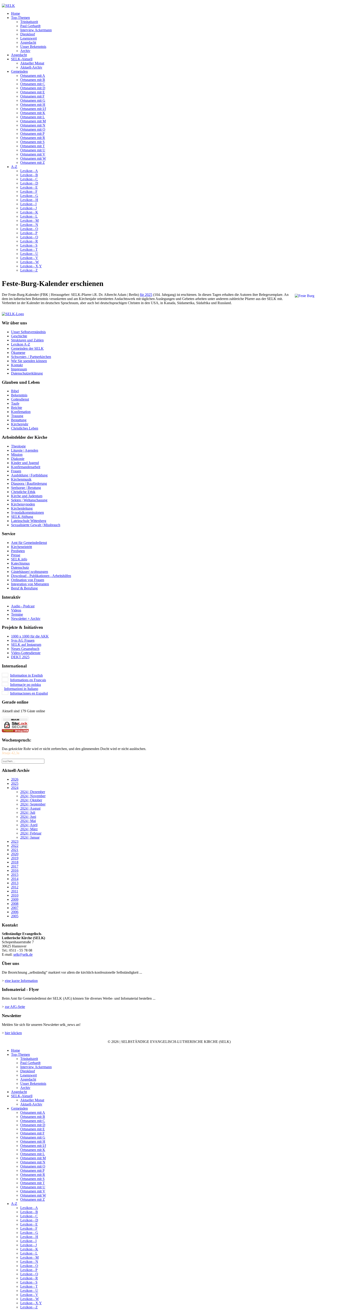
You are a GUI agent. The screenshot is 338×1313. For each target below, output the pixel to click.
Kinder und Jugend (25, 463)
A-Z (14, 167)
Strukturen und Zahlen (27, 340)
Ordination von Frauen (27, 580)
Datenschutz (20, 567)
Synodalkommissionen (27, 512)
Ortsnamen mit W (33, 158)
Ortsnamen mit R (32, 138)
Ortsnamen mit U (32, 150)
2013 (14, 883)
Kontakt (17, 365)
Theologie (18, 446)
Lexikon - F (28, 191)
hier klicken (13, 1033)
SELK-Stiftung (22, 517)
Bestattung (18, 420)
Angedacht (28, 42)
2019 (14, 858)
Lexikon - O (29, 229)
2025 (14, 783)
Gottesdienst (20, 399)
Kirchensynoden (23, 504)
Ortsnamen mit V (32, 154)
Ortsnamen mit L (32, 117)
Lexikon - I (28, 204)
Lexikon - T (29, 249)
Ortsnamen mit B (32, 80)
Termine (17, 614)
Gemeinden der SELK (27, 348)
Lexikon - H (29, 200)
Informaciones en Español (29, 693)
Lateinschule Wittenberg (28, 521)
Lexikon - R (29, 241)
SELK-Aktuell (21, 59)
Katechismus (20, 563)
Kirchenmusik (21, 479)
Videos (16, 610)
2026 (14, 779)
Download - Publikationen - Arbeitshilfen (41, 576)
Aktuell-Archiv (31, 67)
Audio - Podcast (22, 606)
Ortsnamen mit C (32, 84)
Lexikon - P (28, 233)
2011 (14, 891)
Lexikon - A (29, 171)
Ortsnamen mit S (32, 142)
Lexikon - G (29, 196)
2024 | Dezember (32, 792)
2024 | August (30, 808)
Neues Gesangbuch (25, 649)
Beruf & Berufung (24, 588)
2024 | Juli (27, 812)
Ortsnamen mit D (32, 88)
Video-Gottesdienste (25, 653)
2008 (14, 904)
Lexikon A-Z (20, 344)
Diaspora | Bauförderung (29, 483)
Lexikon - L (29, 216)
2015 (14, 875)
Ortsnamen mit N (32, 125)
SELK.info (19, 559)
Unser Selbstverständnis (28, 332)
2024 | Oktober (31, 800)
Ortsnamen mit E (32, 92)
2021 (14, 850)
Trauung (17, 416)
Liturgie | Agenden (24, 450)
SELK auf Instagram (26, 644)
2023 (14, 841)
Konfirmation (21, 412)
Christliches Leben (24, 428)
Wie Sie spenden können (29, 361)
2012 (14, 887)
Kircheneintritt (21, 547)
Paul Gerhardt (30, 26)
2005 (14, 916)
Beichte (16, 408)
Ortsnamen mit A (32, 76)
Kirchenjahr (19, 424)
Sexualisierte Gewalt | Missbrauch (35, 525)
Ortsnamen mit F (32, 96)
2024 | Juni (28, 817)
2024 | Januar (30, 837)
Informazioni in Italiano (21, 689)
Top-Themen (20, 18)
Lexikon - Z (29, 270)
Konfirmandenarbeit (25, 467)
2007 (14, 908)
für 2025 (146, 295)
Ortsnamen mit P (32, 134)
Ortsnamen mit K (32, 113)
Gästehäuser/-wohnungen (29, 572)
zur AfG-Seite (15, 1007)
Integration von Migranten (30, 584)
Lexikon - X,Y (31, 266)
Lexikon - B (29, 175)
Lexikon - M (29, 220)
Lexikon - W (29, 262)
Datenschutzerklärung (27, 373)
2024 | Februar (30, 833)
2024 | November (33, 796)
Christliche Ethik (23, 492)
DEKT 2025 (20, 657)
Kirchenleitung (22, 508)
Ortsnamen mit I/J (33, 109)
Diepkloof (27, 34)
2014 (14, 879)
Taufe (15, 403)
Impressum (19, 369)
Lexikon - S (28, 245)
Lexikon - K (29, 212)
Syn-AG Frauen (22, 640)
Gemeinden (19, 71)
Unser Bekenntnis (33, 47)
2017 (14, 866)
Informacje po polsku (25, 685)
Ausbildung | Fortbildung (29, 475)
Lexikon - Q (29, 237)
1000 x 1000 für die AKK (30, 636)
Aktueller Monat (32, 63)
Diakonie (17, 459)
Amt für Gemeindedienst (29, 543)
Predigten (18, 551)
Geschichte (19, 336)
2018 (14, 862)
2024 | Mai (28, 821)
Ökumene (18, 353)
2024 (14, 788)
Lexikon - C (29, 179)
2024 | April (28, 825)
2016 (14, 870)
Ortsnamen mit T (32, 146)
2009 (14, 899)
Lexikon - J (28, 208)
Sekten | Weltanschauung (29, 500)
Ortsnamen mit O (32, 129)
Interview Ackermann (36, 30)
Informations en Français (28, 680)
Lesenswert (28, 38)
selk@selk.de (23, 954)
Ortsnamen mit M (33, 121)
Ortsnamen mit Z (32, 162)
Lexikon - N (29, 225)
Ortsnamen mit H (32, 105)
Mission (17, 454)
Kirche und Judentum (26, 496)
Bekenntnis (19, 395)
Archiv (25, 51)
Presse (15, 555)
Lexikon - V (29, 258)
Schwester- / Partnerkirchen (31, 357)
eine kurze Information (21, 981)
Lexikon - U (29, 254)
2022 (14, 846)
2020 (14, 854)
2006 (14, 912)
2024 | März (29, 829)
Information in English (26, 675)
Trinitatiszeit (29, 22)
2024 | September (33, 804)
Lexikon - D (29, 183)
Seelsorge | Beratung (26, 488)
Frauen (16, 471)
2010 (14, 895)
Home (15, 13)
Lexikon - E (29, 187)
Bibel (15, 391)
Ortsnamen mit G (32, 100)
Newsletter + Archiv (25, 618)
